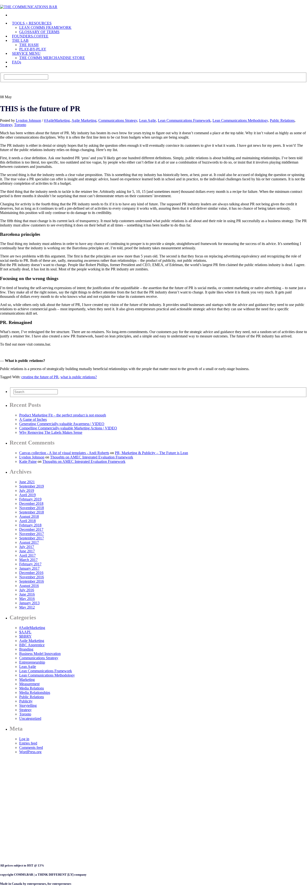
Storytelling (28, 705)
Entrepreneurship (32, 662)
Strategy (6, 125)
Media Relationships (34, 692)
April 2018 (27, 521)
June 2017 (27, 551)
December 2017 (31, 529)
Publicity (26, 701)
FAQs (16, 62)
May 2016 (27, 599)
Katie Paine (28, 461)
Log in (24, 739)
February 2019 (30, 499)
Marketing (27, 679)
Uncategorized (30, 718)
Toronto (20, 125)
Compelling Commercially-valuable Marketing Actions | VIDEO (68, 428)
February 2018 (30, 525)
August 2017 (29, 542)
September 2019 (31, 486)
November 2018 (31, 508)
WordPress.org (30, 752)
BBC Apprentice (32, 645)
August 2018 (29, 516)
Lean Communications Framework (184, 120)
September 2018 (31, 512)
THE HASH (29, 45)
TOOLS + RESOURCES (32, 23)
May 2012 (27, 607)
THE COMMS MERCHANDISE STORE (52, 58)
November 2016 (31, 577)
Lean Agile (147, 120)
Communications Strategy (117, 120)
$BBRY (25, 636)
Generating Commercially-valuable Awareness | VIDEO (61, 424)
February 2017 (30, 564)
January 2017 (29, 568)
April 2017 (27, 555)
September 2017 (31, 538)
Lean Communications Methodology (240, 120)
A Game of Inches (33, 419)
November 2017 (31, 534)
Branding (26, 649)
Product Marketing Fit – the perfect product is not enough (62, 415)
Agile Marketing (83, 120)
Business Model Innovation (40, 654)
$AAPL (25, 632)
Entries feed (28, 743)
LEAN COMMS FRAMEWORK (45, 27)
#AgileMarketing (57, 120)
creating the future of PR (40, 377)
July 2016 (26, 590)
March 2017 (28, 560)
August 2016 (29, 586)
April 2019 (27, 495)
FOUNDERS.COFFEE (30, 36)
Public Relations (282, 120)
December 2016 (31, 573)
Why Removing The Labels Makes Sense (50, 432)
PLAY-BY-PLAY (32, 49)
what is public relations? (78, 377)
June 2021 (27, 482)
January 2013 (29, 603)
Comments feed (31, 747)
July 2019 (26, 490)
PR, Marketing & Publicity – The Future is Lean (151, 453)
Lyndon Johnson (28, 120)
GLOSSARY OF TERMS (39, 32)
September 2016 (31, 581)
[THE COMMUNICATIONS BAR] (12, 15)
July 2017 (26, 547)
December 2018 (31, 503)
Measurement (29, 684)
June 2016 (27, 594)
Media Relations (31, 688)
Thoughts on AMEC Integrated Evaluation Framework (91, 457)
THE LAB (20, 40)
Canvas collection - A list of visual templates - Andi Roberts (64, 453)
